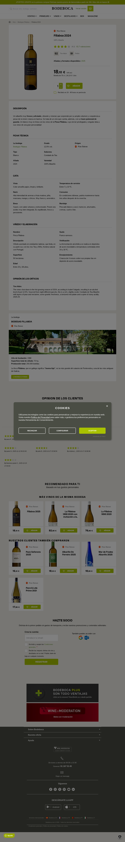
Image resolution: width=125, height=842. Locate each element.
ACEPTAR (92, 431)
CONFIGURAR (62, 431)
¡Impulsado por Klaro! (99, 436)
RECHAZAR (32, 431)
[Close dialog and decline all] (107, 406)
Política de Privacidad (40, 417)
